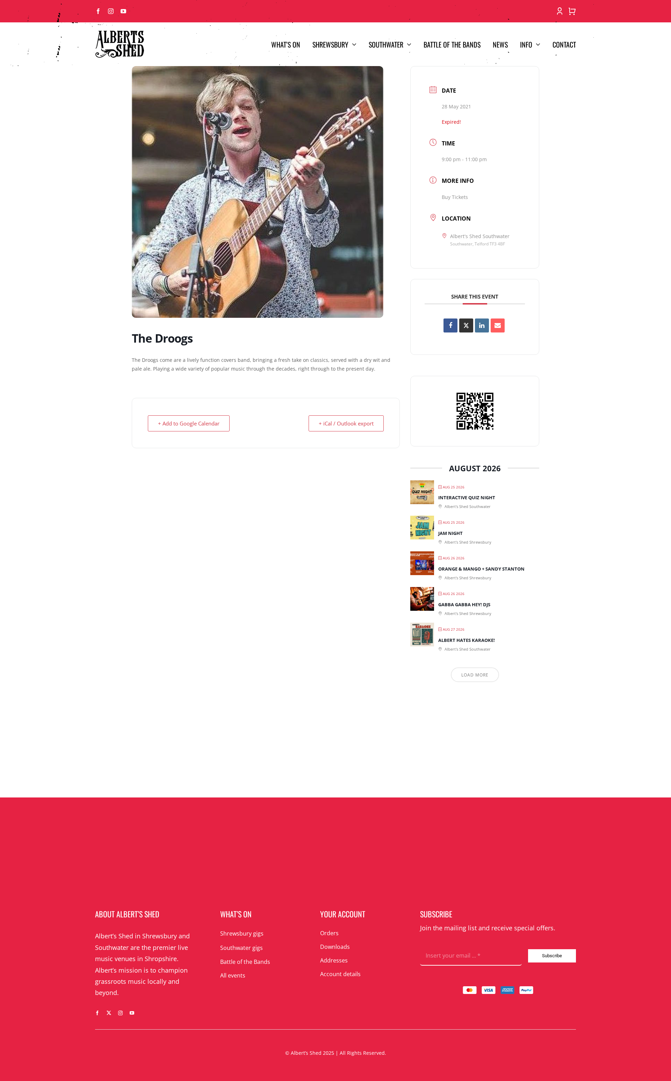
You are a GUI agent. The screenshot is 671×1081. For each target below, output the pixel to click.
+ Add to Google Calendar (188, 423)
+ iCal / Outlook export (346, 423)
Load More (475, 675)
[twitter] (109, 1013)
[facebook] (98, 11)
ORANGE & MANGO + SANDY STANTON (481, 569)
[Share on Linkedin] (482, 325)
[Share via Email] (498, 325)
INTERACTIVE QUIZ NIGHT (466, 497)
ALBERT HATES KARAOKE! (466, 640)
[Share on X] (466, 325)
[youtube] (123, 11)
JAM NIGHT (450, 533)
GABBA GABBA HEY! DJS (464, 604)
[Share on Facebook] (450, 325)
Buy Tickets (455, 197)
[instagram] (111, 11)
